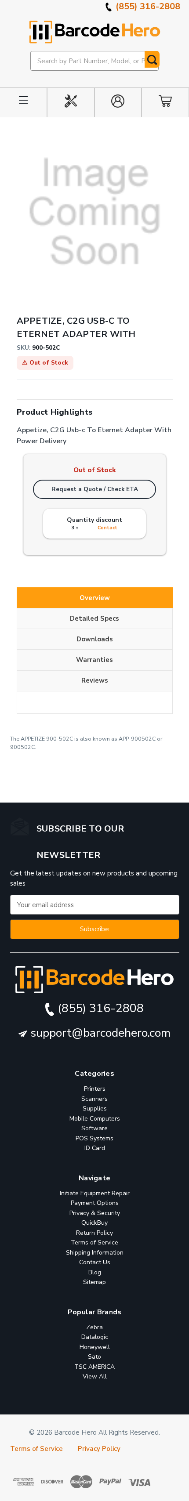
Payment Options (95, 1203)
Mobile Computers (94, 1118)
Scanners (94, 1099)
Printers (94, 1089)
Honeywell (95, 1346)
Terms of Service (94, 1242)
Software (94, 1128)
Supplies (95, 1108)
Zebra (94, 1327)
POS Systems (94, 1138)
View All (95, 1376)
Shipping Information (95, 1252)
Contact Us (94, 1262)
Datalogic (94, 1337)
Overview (95, 597)
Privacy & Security (94, 1213)
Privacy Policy (99, 1448)
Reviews (94, 680)
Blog (94, 1272)
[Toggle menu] (23, 102)
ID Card (94, 1148)
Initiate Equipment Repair (95, 1193)
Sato (94, 1357)
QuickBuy (94, 1223)
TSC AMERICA (94, 1366)
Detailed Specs (94, 618)
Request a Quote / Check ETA (94, 489)
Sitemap (94, 1282)
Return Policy (94, 1233)
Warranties (94, 659)
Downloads (94, 639)
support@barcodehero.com (99, 1033)
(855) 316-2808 (146, 6)
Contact (107, 527)
